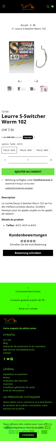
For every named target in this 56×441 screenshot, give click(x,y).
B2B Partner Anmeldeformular (19, 349)
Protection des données (15, 380)
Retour (6, 377)
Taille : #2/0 (9, 150)
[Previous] (19, 81)
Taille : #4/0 (42, 150)
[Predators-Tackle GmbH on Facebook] (4, 359)
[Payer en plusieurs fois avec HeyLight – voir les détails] (34, 137)
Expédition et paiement (15, 374)
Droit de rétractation (13, 390)
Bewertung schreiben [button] (28, 253)
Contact (7, 352)
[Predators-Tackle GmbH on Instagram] (11, 359)
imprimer (8, 383)
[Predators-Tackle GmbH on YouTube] (8, 359)
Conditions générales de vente (19, 387)
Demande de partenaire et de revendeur (24, 346)
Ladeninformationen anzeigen (19, 188)
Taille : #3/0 (26, 150)
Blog (5, 343)
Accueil (24, 25)
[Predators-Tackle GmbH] (28, 6)
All (34, 25)
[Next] (36, 81)
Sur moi (7, 339)
